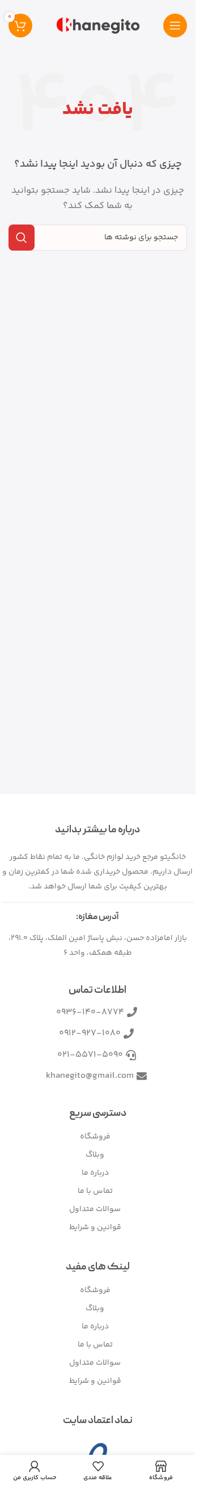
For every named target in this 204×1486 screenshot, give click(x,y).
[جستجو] (21, 238)
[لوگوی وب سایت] (98, 25)
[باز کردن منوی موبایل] (175, 25)
